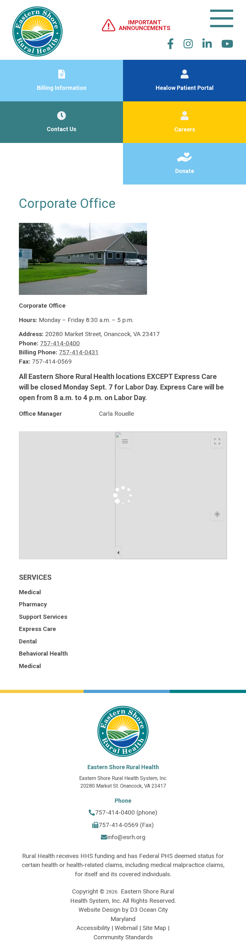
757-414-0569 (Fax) (126, 825)
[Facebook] (170, 43)
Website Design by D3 (108, 909)
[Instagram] (188, 43)
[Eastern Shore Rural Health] (37, 25)
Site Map (154, 928)
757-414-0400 (60, 343)
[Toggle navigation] (221, 18)
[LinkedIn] (207, 43)
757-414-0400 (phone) (126, 812)
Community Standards (123, 937)
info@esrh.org (126, 837)
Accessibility (93, 928)
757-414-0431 (79, 352)
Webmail (126, 928)
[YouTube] (227, 43)
